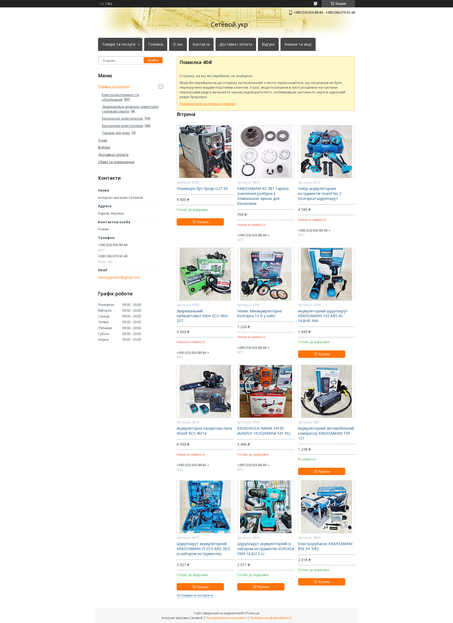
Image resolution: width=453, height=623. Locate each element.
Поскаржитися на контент (226, 618)
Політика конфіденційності (271, 618)
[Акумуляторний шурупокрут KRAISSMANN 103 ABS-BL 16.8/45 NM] (326, 274)
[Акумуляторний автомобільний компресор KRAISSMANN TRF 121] (326, 391)
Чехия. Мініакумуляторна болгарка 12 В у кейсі (259, 313)
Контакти (201, 44)
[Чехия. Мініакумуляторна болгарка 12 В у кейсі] (265, 274)
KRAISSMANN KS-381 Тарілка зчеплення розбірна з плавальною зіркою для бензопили (263, 196)
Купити (202, 222)
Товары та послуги (113, 86)
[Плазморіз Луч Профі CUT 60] (205, 151)
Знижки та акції (298, 44)
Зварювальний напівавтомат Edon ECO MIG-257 (203, 316)
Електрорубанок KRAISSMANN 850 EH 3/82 (325, 546)
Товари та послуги (118, 44)
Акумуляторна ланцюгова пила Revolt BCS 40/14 (204, 431)
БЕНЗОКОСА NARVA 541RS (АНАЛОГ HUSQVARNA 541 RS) (263, 431)
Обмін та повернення (116, 161)
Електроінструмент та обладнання (120, 97)
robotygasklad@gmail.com (119, 277)
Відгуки (268, 44)
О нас (178, 44)
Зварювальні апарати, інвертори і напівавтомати (130, 109)
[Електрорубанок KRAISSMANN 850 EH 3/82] (326, 506)
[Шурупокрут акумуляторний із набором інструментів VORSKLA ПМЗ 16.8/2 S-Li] (265, 506)
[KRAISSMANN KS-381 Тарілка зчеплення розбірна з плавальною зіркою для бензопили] (265, 151)
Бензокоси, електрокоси (122, 118)
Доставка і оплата (235, 44)
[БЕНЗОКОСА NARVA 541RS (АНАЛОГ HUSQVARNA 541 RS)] (265, 391)
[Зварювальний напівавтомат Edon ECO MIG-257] (205, 274)
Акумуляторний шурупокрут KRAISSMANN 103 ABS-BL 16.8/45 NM (323, 316)
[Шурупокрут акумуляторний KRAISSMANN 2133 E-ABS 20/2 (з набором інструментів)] (205, 506)
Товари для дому (116, 132)
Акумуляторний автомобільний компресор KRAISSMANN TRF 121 (326, 433)
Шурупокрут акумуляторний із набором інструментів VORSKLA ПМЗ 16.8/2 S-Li (265, 548)
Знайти (153, 60)
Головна (155, 44)
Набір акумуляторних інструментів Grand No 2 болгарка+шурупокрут (319, 193)
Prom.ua (252, 613)
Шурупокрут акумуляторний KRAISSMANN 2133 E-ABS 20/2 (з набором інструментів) (203, 548)
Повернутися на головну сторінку (208, 103)
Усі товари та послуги (193, 595)
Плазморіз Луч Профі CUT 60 (202, 188)
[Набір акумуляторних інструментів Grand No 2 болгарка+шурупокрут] (326, 151)
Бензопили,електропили (122, 125)
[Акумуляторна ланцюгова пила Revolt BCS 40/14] (205, 391)
